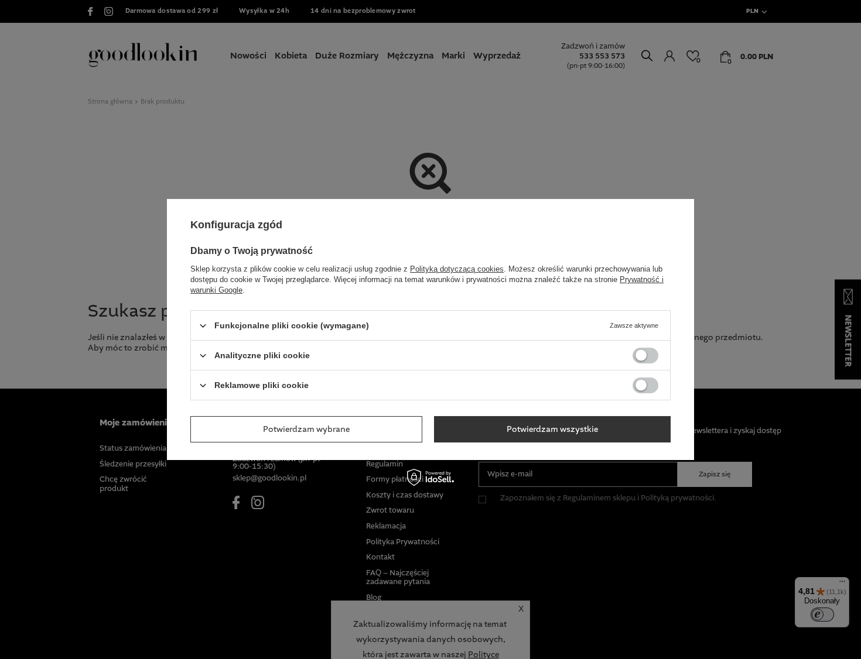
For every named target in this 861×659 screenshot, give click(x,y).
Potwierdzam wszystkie (552, 429)
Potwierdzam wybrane (306, 429)
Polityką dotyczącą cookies (457, 269)
